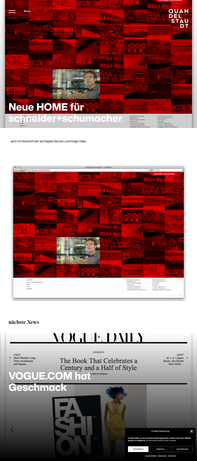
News (27, 11)
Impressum (172, 456)
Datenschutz (162, 456)
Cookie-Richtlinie (151, 456)
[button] (191, 431)
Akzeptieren (138, 449)
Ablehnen (160, 449)
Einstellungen (182, 449)
